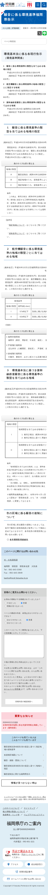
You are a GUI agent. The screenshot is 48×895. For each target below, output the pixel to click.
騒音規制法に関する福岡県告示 (17, 774)
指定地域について (17, 225)
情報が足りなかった (15, 606)
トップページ (9, 797)
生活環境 (14, 799)
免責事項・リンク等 (11, 815)
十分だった (11, 603)
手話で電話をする (22, 851)
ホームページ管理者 (12, 689)
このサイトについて (11, 808)
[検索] (44, 4)
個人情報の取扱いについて (14, 811)
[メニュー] (38, 4)
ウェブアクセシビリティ (34, 815)
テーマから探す (21, 797)
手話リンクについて (29, 854)
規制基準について (17, 233)
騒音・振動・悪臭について (15, 760)
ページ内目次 (10, 41)
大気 (20, 799)
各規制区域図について (13, 755)
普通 (25, 603)
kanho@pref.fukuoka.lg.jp (16, 578)
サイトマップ (29, 808)
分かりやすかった (14, 620)
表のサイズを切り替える (24, 163)
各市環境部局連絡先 (19, 539)
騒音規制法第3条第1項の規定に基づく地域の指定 (23, 767)
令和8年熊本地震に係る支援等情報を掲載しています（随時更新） (23, 726)
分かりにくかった (14, 623)
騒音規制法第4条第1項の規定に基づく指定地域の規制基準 (23, 748)
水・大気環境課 (11, 560)
